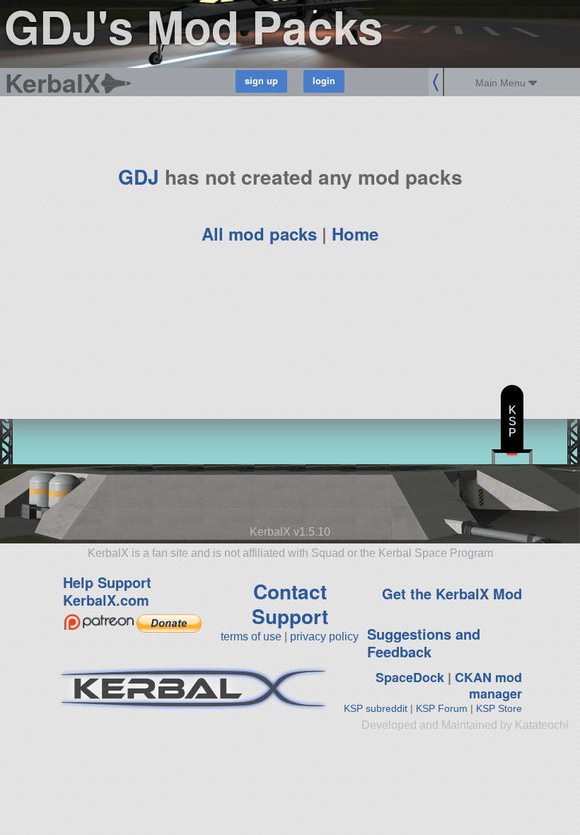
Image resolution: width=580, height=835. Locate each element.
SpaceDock (410, 677)
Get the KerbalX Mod (452, 593)
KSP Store (499, 708)
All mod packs (259, 233)
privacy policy (324, 636)
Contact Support (290, 603)
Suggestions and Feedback (423, 642)
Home (355, 233)
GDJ (138, 176)
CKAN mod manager (488, 685)
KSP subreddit (375, 708)
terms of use (251, 636)
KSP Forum (442, 708)
